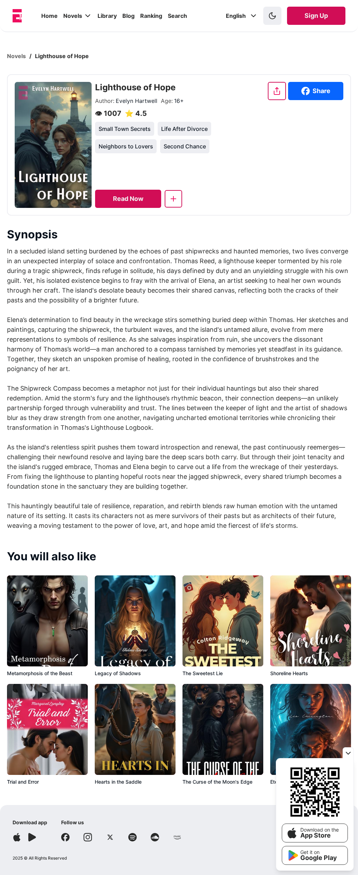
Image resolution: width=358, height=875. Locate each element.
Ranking (151, 15)
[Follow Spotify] (132, 837)
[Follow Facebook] (65, 837)
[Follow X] (110, 837)
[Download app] (17, 837)
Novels (72, 15)
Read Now (128, 198)
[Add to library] (173, 199)
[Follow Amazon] (177, 837)
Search (177, 15)
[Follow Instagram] (88, 837)
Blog (128, 15)
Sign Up (316, 15)
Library (107, 15)
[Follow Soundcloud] (155, 837)
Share (321, 90)
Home (49, 15)
